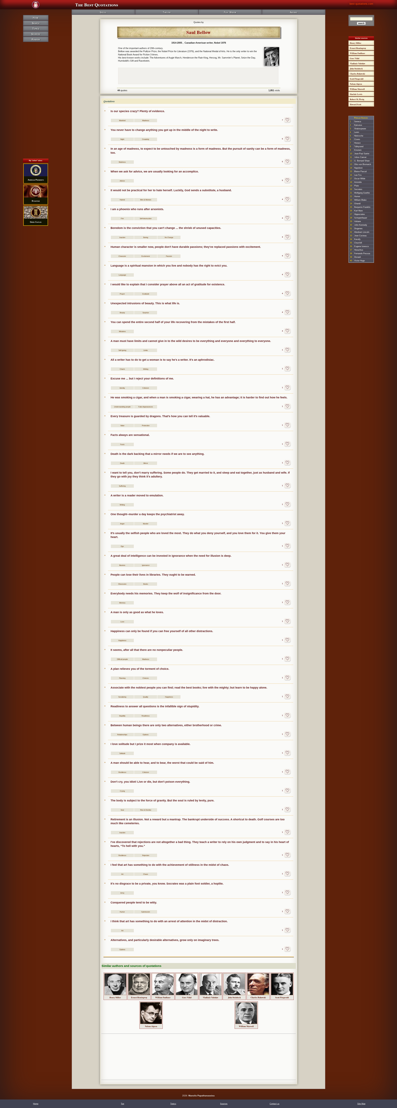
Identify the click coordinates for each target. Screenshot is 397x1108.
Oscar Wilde (359, 178)
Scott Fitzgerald (282, 997)
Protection (145, 425)
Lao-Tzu (357, 175)
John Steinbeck (234, 997)
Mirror (145, 463)
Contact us (274, 1104)
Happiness (122, 640)
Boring (145, 237)
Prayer (122, 294)
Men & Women (145, 200)
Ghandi (357, 203)
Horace (357, 143)
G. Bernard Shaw (362, 161)
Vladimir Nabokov (210, 997)
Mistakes (122, 331)
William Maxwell (246, 1026)
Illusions (122, 565)
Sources (35, 34)
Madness (145, 120)
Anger (122, 524)
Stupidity (122, 716)
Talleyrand (358, 146)
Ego (122, 546)
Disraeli (357, 257)
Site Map (361, 1104)
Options (146, 735)
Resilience (122, 772)
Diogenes (358, 228)
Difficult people (122, 659)
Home (35, 17)
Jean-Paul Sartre (361, 153)
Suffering (122, 486)
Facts (122, 444)
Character (122, 256)
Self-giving (122, 350)
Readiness (146, 716)
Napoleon (358, 168)
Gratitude (145, 294)
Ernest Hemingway (139, 997)
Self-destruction (146, 218)
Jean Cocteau (360, 235)
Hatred (122, 200)
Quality (145, 697)
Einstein (357, 150)
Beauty (122, 313)
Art (122, 874)
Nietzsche (358, 136)
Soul (122, 810)
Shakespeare (360, 128)
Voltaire (357, 221)
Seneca (357, 121)
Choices (146, 678)
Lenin (356, 132)
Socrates (358, 189)
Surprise (146, 313)
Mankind (122, 120)
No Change (169, 237)
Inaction (122, 237)
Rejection (145, 855)
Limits (145, 350)
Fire (122, 218)
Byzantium (36, 201)
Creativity (145, 139)
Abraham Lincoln (361, 232)
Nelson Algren (151, 1026)
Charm (122, 369)
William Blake (360, 200)
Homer (357, 196)
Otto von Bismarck (362, 164)
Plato (356, 186)
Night (122, 139)
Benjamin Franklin (362, 207)
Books (145, 584)
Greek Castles (35, 222)
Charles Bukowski (258, 997)
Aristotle (358, 182)
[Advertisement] (35, 94)
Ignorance (145, 565)
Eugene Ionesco (361, 246)
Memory (122, 603)
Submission (145, 912)
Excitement (145, 256)
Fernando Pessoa (362, 253)
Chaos (145, 874)
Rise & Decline (145, 810)
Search (36, 23)
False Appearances (145, 407)
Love (122, 622)
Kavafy (357, 239)
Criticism (145, 388)
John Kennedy (360, 225)
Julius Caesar (360, 157)
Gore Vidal (187, 997)
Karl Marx (358, 211)
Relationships (122, 735)
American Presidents (36, 180)
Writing (145, 369)
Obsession (122, 584)
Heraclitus (358, 250)
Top (122, 1104)
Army (122, 893)
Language (122, 275)
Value (122, 425)
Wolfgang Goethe (362, 193)
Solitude (122, 753)
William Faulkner (163, 997)
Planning (122, 678)
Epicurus (358, 125)
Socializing (122, 697)
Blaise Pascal (360, 171)
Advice (122, 181)
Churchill (358, 243)
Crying (122, 791)
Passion (169, 256)
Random (36, 39)
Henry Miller (115, 997)
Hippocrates (359, 214)
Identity (122, 388)
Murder (145, 524)
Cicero (357, 139)
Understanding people (122, 407)
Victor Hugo (359, 260)
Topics (35, 28)
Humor (122, 912)
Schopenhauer (360, 218)
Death (122, 463)
